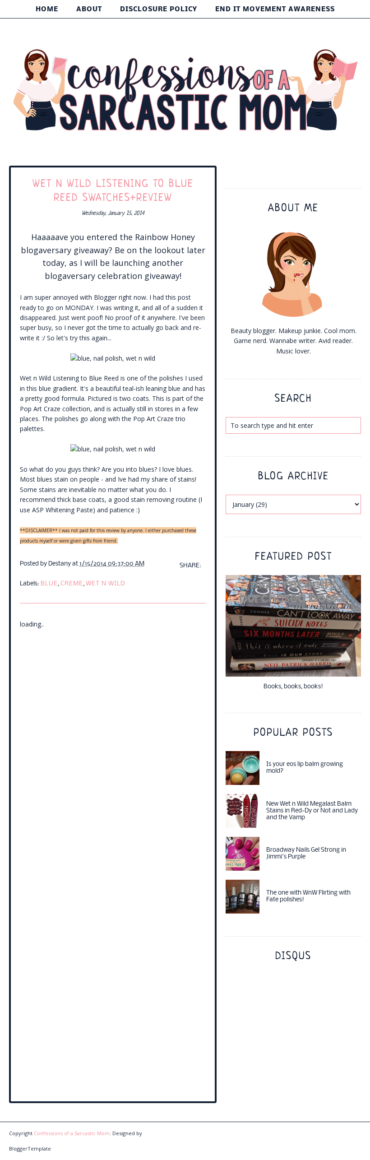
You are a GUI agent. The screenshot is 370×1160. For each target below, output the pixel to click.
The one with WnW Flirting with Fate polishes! (308, 896)
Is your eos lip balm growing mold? (304, 768)
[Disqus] (113, 742)
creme (71, 583)
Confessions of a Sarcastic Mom (72, 1133)
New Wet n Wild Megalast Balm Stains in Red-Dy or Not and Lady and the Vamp (312, 811)
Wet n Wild (105, 583)
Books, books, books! (293, 686)
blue (49, 583)
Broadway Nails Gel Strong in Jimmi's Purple (306, 853)
